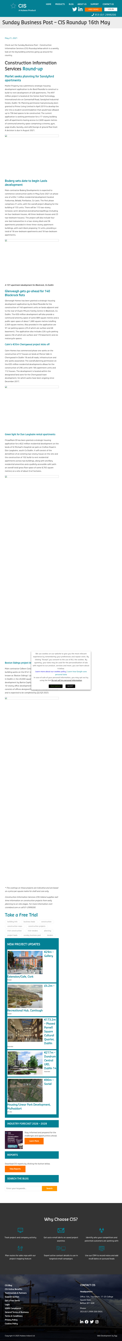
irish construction (14, 931)
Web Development (104, 1336)
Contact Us (108, 4)
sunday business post (32, 935)
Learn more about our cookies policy (50, 672)
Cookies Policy (11, 1324)
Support (95, 4)
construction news (14, 926)
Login (7, 1305)
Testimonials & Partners (16, 1293)
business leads (29, 922)
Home (48, 4)
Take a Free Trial (21, 915)
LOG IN (111, 9)
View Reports (15, 1169)
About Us (82, 4)
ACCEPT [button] (70, 686)
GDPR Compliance (13, 1308)
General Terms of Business (17, 1312)
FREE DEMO (93, 9)
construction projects (36, 926)
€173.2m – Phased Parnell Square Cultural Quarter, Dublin (50, 1031)
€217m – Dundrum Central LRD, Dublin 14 (50, 1060)
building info (12, 922)
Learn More (34, 1141)
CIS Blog (8, 1285)
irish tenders (33, 931)
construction (46, 922)
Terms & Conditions (14, 1316)
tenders (50, 935)
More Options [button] (56, 686)
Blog (71, 4)
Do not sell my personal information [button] (66, 680)
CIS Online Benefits (13, 1289)
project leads (12, 935)
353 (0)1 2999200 (105, 15)
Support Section (12, 1297)
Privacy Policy (11, 1320)
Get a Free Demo (12, 1301)
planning (47, 931)
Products (60, 4)
